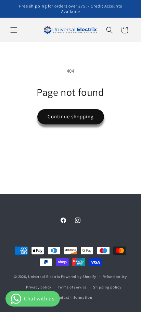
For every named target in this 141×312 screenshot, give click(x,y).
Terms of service (72, 287)
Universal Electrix (44, 276)
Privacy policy (38, 287)
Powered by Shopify (78, 276)
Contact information (73, 297)
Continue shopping (71, 116)
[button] (13, 30)
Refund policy (115, 276)
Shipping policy (107, 287)
